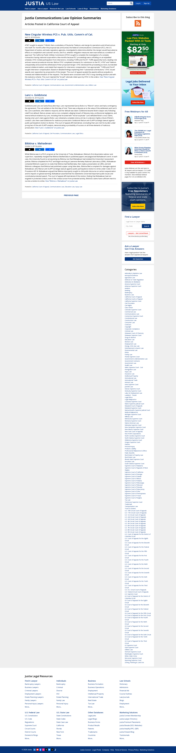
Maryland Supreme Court (133, 408)
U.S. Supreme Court (131, 594)
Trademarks (92, 732)
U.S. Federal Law (32, 712)
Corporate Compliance (132, 329)
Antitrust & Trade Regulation (134, 280)
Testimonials (124, 735)
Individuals (61, 681)
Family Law (128, 355)
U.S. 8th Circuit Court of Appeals (135, 530)
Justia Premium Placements (130, 722)
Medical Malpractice (131, 412)
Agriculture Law (130, 278)
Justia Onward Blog (127, 732)
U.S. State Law (62, 712)
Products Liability (130, 449)
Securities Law (129, 461)
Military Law (129, 417)
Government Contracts (132, 361)
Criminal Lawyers (31, 690)
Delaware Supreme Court (133, 335)
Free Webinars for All (136, 111)
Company (105, 750)
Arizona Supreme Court (132, 284)
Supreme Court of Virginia (133, 498)
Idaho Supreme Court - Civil (134, 367)
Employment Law (130, 344)
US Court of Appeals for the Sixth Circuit (138, 635)
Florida (59, 729)
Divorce (59, 690)
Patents (127, 444)
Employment (93, 690)
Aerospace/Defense (131, 275)
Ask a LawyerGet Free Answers (134, 247)
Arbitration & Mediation (132, 282)
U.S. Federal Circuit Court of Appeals (136, 592)
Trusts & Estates (130, 508)
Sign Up (146, 3)
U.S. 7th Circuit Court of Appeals (135, 528)
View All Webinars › (138, 162)
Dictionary (123, 684)
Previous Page (71, 195)
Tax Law (127, 500)
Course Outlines (126, 694)
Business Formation (95, 684)
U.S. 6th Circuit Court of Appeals (135, 526)
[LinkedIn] (34, 749)
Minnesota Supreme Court (133, 419)
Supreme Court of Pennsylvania (135, 493)
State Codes (60, 719)
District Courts (30, 732)
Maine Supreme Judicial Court (134, 404)
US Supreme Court (131, 645)
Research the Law (57, 9)
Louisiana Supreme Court (133, 402)
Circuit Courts (30, 729)
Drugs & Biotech (130, 337)
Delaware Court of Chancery (134, 333)
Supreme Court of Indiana (133, 481)
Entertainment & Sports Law (134, 348)
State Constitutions (63, 716)
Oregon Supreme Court (132, 442)
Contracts (128, 325)
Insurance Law (129, 374)
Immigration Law (130, 369)
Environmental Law (131, 350)
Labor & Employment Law (133, 393)
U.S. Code (28, 719)
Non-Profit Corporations (133, 434)
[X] (52, 749)
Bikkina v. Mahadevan (38, 143)
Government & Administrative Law (76, 85)
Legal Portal (96, 750)
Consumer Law (130, 322)
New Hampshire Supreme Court (135, 427)
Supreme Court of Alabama (134, 466)
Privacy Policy (133, 750)
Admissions (124, 687)
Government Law (130, 363)
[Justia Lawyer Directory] (55, 749)
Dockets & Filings (31, 735)
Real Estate (92, 700)
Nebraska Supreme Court (133, 425)
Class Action (129, 307)
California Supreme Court (133, 301)
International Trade (131, 380)
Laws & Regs (83, 9)
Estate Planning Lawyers (34, 697)
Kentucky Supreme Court (133, 391)
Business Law (129, 295)
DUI (57, 694)
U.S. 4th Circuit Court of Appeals (135, 521)
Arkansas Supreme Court (133, 286)
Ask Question (138, 259)
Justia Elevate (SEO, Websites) (131, 725)
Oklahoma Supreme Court (133, 440)
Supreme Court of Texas (133, 496)
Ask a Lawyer (43, 9)
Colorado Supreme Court (133, 310)
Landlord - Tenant (131, 395)
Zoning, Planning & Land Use (134, 662)
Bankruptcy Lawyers (32, 684)
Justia (30, 750)
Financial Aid (124, 690)
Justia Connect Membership (130, 716)
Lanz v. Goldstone (36, 95)
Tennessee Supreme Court (133, 502)
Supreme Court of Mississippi (134, 483)
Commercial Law (130, 312)
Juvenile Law (129, 387)
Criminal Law (129, 331)
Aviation (127, 288)
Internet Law (129, 382)
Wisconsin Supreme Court (133, 658)
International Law (130, 378)
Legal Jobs (92, 716)
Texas (58, 735)
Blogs (122, 700)
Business (92, 681)
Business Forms (94, 722)
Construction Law (130, 320)
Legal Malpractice (130, 399)
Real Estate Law (130, 457)
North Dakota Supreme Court (134, 438)
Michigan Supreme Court (133, 414)
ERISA (127, 352)
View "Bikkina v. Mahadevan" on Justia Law (61, 181)
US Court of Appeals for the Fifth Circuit (138, 613)
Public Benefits (130, 453)
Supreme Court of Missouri (134, 485)
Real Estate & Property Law (134, 455)
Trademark (128, 504)
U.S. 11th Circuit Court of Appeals (136, 513)
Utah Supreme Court (131, 647)
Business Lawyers (31, 687)
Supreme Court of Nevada (133, 487)
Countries (92, 735)
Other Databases (95, 712)
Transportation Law (131, 506)
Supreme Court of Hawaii (133, 476)
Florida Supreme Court (132, 357)
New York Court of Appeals (134, 431)
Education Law (70, 187)
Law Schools (71, 9)
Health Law (128, 365)
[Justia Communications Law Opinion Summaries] (34, 3)
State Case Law (62, 722)
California (60, 725)
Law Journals (124, 697)
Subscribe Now (138, 206)
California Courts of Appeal (133, 299)
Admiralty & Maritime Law (133, 273)
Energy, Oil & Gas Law (132, 346)
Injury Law (78, 187)
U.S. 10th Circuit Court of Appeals (136, 511)
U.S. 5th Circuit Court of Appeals (135, 523)
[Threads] (46, 749)
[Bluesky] (49, 749)
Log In (138, 3)
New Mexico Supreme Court (134, 429)
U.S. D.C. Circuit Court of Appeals (135, 590)
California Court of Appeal (40, 85)
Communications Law (57, 85)
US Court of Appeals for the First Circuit (138, 615)
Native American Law (132, 423)
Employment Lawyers (33, 694)
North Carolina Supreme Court (135, 436)
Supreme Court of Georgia (133, 474)
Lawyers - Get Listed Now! (138, 233)
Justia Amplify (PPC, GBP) (129, 729)
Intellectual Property (131, 376)
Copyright (128, 327)
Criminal (59, 687)
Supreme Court (31, 725)
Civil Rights (128, 305)
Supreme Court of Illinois (133, 479)
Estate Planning (62, 697)
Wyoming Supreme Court (133, 660)
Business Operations (96, 687)
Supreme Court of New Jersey (134, 489)
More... (27, 707)
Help (112, 750)
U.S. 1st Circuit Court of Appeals (135, 515)
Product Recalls (94, 725)
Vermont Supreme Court (133, 652)
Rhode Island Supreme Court (134, 459)
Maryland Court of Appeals (133, 406)
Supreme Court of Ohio (132, 491)
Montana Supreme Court (133, 421)
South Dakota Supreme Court (134, 464)
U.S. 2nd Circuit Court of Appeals (135, 517)
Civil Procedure (54, 133)
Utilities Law (92, 85)
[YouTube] (37, 749)
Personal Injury (130, 446)
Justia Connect (85, 750)
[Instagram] (43, 749)
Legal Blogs (92, 719)
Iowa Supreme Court (131, 384)
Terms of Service (121, 750)
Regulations (29, 722)
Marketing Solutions (108, 9)
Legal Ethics (79, 133)
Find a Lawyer (30, 9)
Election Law (129, 342)
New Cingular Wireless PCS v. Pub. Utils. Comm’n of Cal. (59, 34)
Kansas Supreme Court (132, 389)
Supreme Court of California (134, 472)
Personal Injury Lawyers (34, 704)
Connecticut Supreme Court (134, 316)
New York (60, 732)
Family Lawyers (30, 700)
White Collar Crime (131, 656)
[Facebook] (40, 749)
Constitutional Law (131, 318)
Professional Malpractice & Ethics (136, 451)
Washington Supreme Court (134, 654)
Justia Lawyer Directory (128, 719)
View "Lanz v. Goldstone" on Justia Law (49, 128)
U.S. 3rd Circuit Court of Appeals (135, 519)
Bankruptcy (128, 293)
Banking (127, 290)
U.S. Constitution (31, 716)
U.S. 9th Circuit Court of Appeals (135, 532)
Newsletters (94, 9)
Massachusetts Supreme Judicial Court (137, 410)
